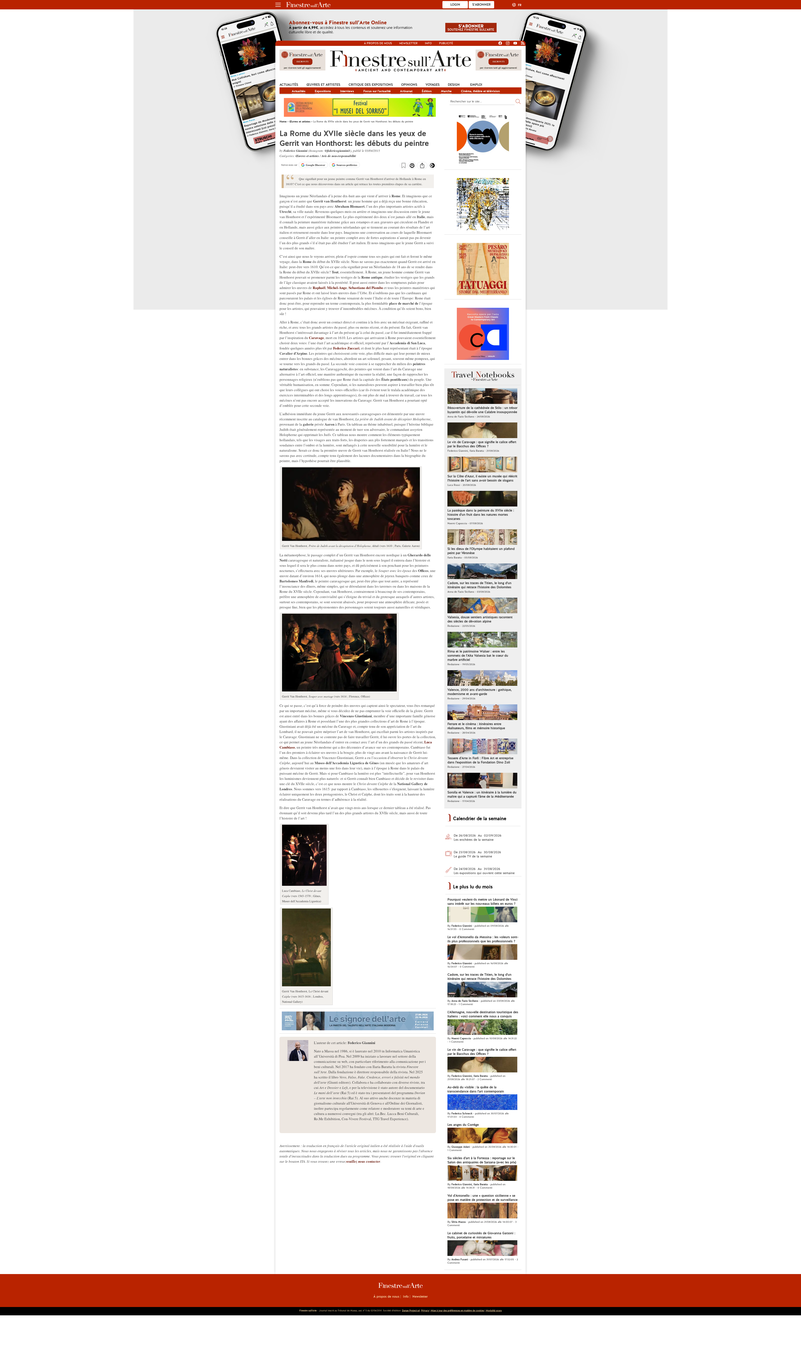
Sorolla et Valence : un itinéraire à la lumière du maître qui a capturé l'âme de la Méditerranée (481, 794)
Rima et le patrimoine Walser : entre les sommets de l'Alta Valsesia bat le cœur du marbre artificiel (477, 655)
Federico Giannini (295, 150)
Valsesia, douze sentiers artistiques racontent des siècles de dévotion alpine (480, 619)
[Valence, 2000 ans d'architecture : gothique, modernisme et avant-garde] (482, 678)
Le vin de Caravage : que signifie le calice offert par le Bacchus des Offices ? (481, 444)
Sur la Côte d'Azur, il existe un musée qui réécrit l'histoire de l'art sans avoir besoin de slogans (482, 478)
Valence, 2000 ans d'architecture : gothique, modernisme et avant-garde (479, 692)
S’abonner (481, 5)
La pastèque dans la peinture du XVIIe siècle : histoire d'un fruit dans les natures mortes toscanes (480, 514)
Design (454, 85)
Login (455, 5)
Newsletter (408, 43)
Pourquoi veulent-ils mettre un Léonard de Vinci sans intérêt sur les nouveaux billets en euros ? (482, 901)
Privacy (425, 1310)
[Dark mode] (432, 167)
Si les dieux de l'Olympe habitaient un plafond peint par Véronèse (481, 551)
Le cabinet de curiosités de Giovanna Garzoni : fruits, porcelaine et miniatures (481, 1235)
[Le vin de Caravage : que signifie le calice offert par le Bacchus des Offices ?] (482, 430)
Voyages (433, 85)
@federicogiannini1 (337, 150)
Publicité (446, 43)
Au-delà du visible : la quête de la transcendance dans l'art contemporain (475, 1089)
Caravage (316, 337)
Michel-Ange (337, 287)
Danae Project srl (411, 1310)
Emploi (476, 85)
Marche (446, 91)
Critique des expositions (371, 85)
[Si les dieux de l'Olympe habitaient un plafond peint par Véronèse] (482, 537)
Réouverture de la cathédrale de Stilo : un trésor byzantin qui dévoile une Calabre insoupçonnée (482, 410)
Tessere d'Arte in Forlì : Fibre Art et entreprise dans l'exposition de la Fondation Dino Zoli (480, 760)
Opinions (409, 85)
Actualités (289, 85)
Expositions (323, 91)
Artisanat (406, 91)
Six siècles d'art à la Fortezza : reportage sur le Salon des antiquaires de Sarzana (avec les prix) (481, 1160)
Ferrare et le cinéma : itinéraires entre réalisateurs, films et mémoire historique (476, 726)
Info (428, 43)
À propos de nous (386, 1296)
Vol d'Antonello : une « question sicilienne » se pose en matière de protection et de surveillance (482, 1198)
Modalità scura (494, 1310)
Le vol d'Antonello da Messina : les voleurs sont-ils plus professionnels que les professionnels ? (482, 939)
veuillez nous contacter (363, 1161)
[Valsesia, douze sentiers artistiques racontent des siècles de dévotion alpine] (482, 606)
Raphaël (319, 287)
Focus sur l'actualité (377, 91)
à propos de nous (378, 43)
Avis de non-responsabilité (338, 156)
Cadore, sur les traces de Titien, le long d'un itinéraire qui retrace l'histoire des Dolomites (479, 585)
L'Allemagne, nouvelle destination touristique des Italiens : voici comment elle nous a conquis (482, 1014)
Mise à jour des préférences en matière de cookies (457, 1310)
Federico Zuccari (346, 348)
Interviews (347, 91)
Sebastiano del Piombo (366, 287)
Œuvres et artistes (323, 85)
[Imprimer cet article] (412, 166)
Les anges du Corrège (463, 1125)
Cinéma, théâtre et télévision (480, 91)
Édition (427, 91)
